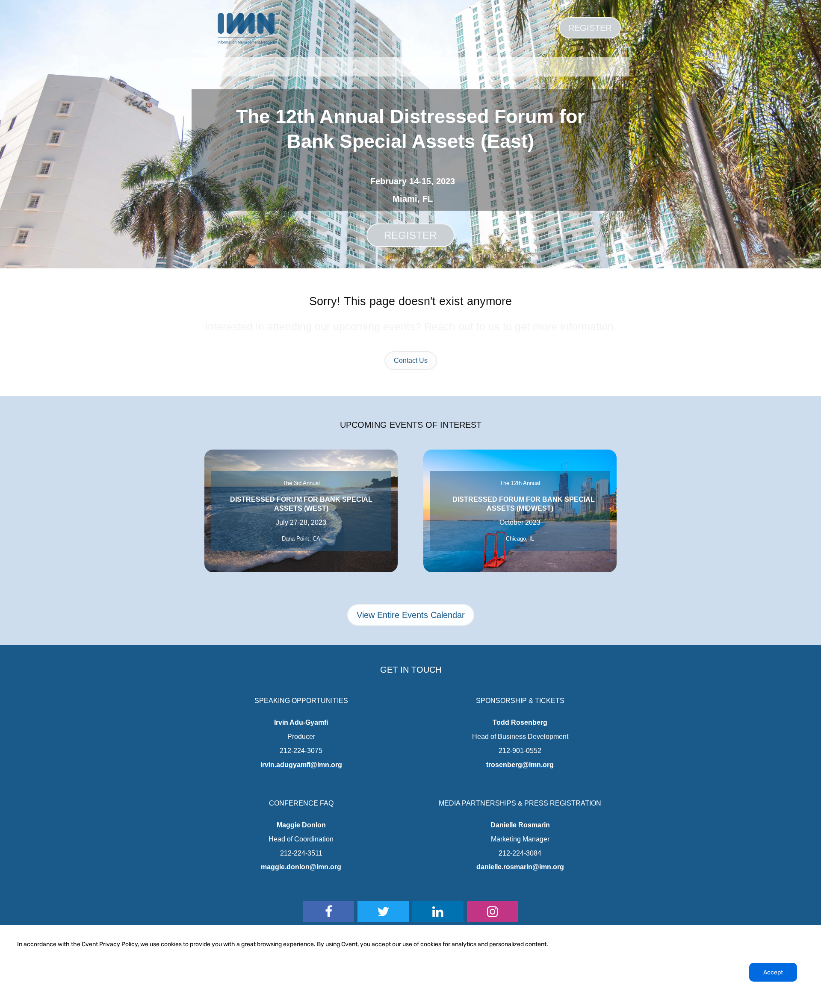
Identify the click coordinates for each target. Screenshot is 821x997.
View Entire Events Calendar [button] (411, 615)
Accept (773, 972)
